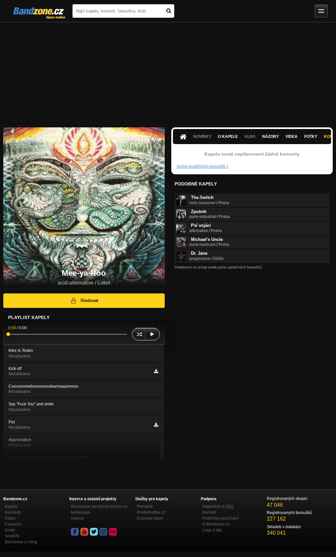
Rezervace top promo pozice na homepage (99, 509)
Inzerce (77, 518)
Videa (291, 136)
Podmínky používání (220, 518)
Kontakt (209, 512)
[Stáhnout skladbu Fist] (156, 424)
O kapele (228, 136)
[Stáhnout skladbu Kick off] (156, 371)
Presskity (145, 506)
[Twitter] (94, 532)
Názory (270, 136)
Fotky (310, 136)
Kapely (11, 506)
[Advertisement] (168, 72)
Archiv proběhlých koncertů (202, 166)
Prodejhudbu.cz (151, 512)
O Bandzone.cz (216, 524)
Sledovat (89, 300)
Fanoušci (13, 524)
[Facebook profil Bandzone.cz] (75, 532)
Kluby (10, 530)
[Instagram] (103, 532)
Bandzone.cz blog (21, 542)
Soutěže (12, 536)
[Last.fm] (113, 532)
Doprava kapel (150, 518)
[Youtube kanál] (84, 532)
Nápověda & (217, 506)
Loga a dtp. (212, 530)
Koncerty (13, 512)
